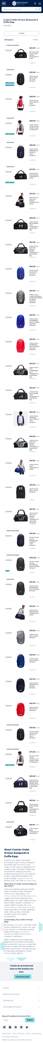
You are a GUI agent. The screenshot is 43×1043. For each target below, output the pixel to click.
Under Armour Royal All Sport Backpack (34, 660)
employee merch (24, 878)
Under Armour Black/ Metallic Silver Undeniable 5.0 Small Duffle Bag (34, 395)
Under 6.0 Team (18, 895)
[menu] (21, 988)
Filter (22, 33)
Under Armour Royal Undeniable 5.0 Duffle (34, 467)
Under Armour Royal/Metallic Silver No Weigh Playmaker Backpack (34, 322)
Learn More (7, 25)
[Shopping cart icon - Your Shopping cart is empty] (39, 5)
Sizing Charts (6, 1033)
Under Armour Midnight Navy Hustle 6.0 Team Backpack (33, 152)
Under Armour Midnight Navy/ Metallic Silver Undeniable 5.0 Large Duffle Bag (34, 784)
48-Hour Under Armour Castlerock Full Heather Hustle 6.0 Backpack (34, 759)
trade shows (31, 881)
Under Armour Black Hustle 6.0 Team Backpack (33, 78)
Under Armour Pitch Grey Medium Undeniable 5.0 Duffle (34, 201)
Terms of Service (18, 1033)
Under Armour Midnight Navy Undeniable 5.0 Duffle (34, 612)
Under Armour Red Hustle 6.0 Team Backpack (34, 103)
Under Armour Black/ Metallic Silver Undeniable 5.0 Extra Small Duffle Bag (34, 808)
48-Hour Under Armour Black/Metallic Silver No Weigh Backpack (34, 565)
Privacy (28, 1033)
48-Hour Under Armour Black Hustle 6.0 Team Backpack (34, 735)
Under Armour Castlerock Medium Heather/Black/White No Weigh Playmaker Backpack (35, 298)
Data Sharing (36, 1033)
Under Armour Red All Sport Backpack (33, 708)
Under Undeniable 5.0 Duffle (19, 906)
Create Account (22, 977)
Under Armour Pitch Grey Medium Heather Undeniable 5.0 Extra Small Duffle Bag (34, 517)
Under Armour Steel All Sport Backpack (33, 636)
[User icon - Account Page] (35, 5)
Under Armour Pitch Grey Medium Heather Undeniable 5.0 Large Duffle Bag (34, 444)
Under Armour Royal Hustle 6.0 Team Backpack (33, 273)
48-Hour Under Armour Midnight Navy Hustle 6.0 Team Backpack (34, 541)
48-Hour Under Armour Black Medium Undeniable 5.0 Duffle (34, 55)
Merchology (25, 865)
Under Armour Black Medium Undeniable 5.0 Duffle (34, 176)
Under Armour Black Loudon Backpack (33, 490)
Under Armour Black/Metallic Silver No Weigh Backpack (34, 588)
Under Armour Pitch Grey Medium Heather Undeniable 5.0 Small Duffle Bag (34, 250)
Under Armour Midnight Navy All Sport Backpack (33, 685)
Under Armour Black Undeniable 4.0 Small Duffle (34, 831)
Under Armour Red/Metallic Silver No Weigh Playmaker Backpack (34, 346)
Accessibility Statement (10, 1037)
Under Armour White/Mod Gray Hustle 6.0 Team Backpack (34, 419)
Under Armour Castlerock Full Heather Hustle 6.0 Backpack (34, 127)
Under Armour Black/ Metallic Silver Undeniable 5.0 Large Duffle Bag (34, 226)
